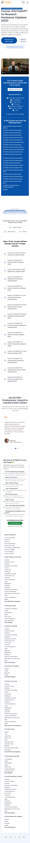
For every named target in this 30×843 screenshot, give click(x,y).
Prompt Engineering (9, 618)
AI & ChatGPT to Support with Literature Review (13, 139)
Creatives (6, 560)
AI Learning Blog (8, 551)
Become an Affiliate (9, 549)
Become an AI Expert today (9, 40)
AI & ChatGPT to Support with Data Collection (12, 132)
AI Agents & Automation (10, 608)
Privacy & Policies (9, 553)
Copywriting (7, 736)
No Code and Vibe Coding (11, 747)
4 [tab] (14, 448)
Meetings (6, 746)
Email (5, 740)
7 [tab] (18, 448)
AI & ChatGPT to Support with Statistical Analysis (13, 176)
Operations (7, 587)
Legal (5, 581)
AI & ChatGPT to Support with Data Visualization (13, 178)
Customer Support (9, 562)
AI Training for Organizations (12, 547)
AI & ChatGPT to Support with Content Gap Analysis (13, 149)
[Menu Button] (27, 2)
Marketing (7, 585)
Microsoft (6, 673)
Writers (6, 599)
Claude (6, 671)
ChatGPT (6, 669)
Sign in (22, 114)
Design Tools (7, 738)
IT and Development (9, 579)
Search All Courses (9, 545)
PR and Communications (10, 589)
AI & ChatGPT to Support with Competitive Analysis (13, 142)
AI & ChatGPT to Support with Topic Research (12, 130)
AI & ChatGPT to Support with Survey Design (12, 174)
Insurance (7, 577)
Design (6, 614)
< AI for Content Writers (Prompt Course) (12, 8)
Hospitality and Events (10, 573)
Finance (6, 568)
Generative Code (8, 742)
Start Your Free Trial (15, 523)
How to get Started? (9, 537)
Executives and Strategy (10, 566)
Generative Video (8, 620)
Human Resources (9, 575)
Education (7, 564)
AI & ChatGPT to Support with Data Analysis (12, 162)
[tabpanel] (15, 429)
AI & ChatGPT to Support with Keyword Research (13, 147)
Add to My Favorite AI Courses (16, 47)
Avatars (6, 732)
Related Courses (22, 40)
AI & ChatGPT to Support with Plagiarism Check (12, 167)
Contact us (7, 539)
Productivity (7, 749)
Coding (6, 610)
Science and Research (10, 597)
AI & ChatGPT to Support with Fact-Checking (12, 135)
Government (7, 569)
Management (7, 583)
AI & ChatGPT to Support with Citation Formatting (13, 151)
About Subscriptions (9, 543)
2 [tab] (11, 448)
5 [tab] (15, 448)
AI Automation (8, 759)
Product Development (10, 591)
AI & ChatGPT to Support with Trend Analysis (12, 144)
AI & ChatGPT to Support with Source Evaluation (13, 137)
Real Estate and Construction (12, 593)
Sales (5, 595)
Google (6, 675)
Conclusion (5, 189)
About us (6, 541)
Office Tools (7, 616)
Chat (5, 734)
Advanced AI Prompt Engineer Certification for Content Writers (15, 214)
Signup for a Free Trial (15, 89)
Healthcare (7, 571)
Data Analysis (8, 612)
